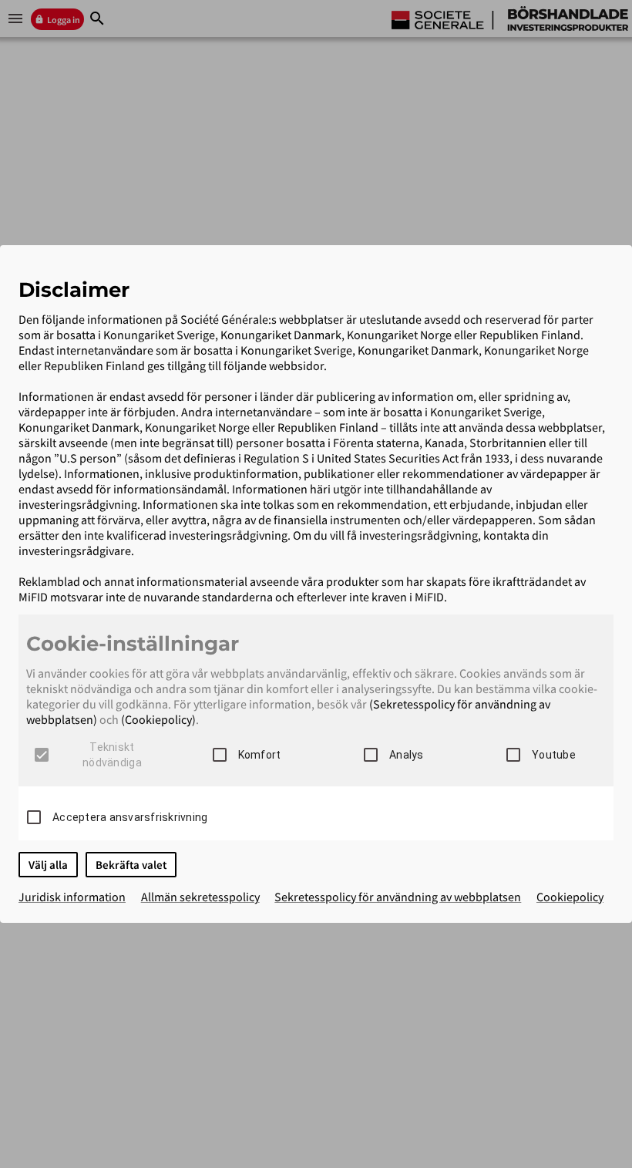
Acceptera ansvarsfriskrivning (129, 817)
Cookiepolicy (569, 896)
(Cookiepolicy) (158, 719)
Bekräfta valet (131, 864)
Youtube (554, 755)
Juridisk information (72, 896)
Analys (406, 755)
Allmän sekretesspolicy (200, 896)
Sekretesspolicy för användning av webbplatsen (397, 896)
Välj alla (48, 864)
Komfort (259, 755)
